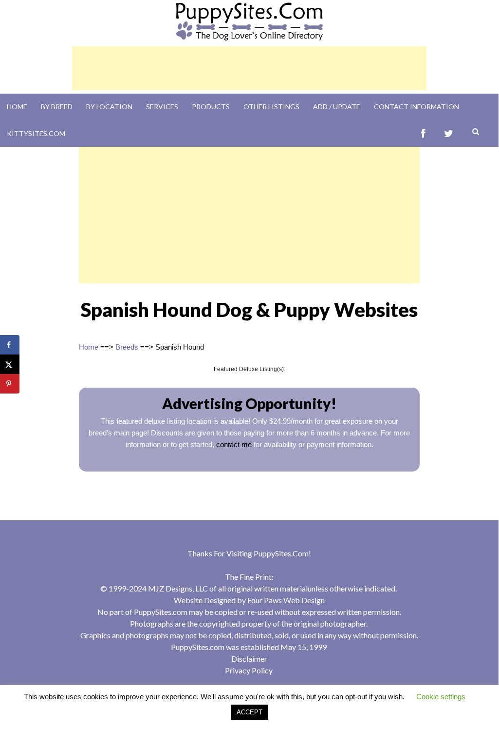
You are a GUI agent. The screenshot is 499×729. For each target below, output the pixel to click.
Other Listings (271, 106)
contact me (234, 444)
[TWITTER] (448, 133)
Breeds (126, 347)
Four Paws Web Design (286, 600)
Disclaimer (249, 658)
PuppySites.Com (281, 553)
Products (211, 106)
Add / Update (336, 106)
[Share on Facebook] (9, 345)
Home (17, 106)
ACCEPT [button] (249, 712)
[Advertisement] (249, 68)
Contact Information (416, 106)
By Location (109, 106)
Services (162, 106)
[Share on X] (9, 364)
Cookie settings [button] (440, 696)
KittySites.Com (36, 133)
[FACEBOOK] (423, 133)
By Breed (57, 106)
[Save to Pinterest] (9, 384)
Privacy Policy (249, 670)
